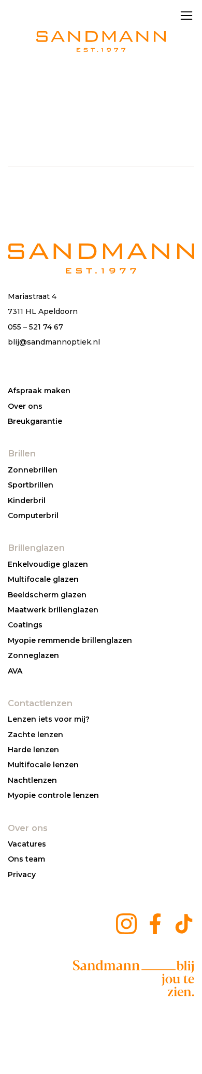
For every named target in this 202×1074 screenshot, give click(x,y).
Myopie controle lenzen (53, 795)
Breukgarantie (35, 421)
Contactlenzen (40, 703)
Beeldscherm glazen (47, 594)
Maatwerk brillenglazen (53, 609)
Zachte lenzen (35, 734)
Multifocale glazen (43, 579)
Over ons (25, 406)
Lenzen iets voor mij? (49, 719)
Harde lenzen (33, 749)
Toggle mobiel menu (186, 15)
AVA (15, 671)
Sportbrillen (30, 485)
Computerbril (33, 515)
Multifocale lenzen (43, 764)
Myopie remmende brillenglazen (70, 640)
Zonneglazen (33, 655)
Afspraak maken (39, 390)
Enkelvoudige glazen (48, 564)
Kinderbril (27, 500)
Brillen (22, 453)
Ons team (26, 859)
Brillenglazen (36, 547)
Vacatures (27, 844)
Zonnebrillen (32, 470)
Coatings (25, 624)
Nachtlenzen (32, 780)
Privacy (22, 874)
